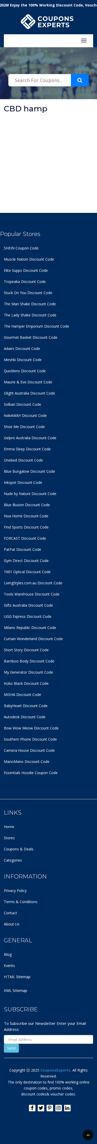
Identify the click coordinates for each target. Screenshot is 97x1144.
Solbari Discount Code (22, 404)
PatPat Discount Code (22, 549)
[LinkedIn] (67, 1108)
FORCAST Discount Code (25, 538)
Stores (9, 837)
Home (9, 826)
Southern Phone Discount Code (30, 739)
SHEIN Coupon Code (21, 248)
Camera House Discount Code (29, 750)
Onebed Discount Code (23, 460)
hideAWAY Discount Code (25, 415)
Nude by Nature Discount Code (30, 493)
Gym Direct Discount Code (26, 560)
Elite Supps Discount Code (26, 270)
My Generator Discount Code (28, 672)
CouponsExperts (55, 1070)
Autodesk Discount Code (25, 716)
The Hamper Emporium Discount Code (36, 326)
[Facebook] (32, 1108)
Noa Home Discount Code (26, 515)
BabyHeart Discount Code (26, 705)
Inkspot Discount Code (23, 482)
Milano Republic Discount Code (30, 627)
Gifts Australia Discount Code (28, 605)
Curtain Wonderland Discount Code (33, 638)
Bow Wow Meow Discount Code (31, 728)
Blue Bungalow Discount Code (29, 471)
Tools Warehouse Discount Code (31, 594)
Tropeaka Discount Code (25, 281)
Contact (10, 912)
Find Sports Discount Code (26, 527)
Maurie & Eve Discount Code (28, 382)
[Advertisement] (48, 164)
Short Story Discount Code (26, 649)
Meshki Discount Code (23, 359)
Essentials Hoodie (19, 772)
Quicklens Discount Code (25, 370)
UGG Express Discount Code (27, 616)
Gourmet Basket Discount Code (30, 337)
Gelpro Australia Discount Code (30, 437)
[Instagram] (58, 1108)
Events (9, 965)
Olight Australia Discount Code (29, 393)
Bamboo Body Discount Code (29, 661)
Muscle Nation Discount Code (29, 259)
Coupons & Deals (18, 849)
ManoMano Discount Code (26, 761)
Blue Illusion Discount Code (27, 504)
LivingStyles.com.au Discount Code (33, 582)
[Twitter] (41, 1108)
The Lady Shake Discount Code (30, 315)
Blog (8, 954)
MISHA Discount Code (22, 694)
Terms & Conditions (21, 901)
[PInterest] (50, 1108)
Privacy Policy (15, 890)
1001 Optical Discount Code (27, 571)
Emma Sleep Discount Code (27, 448)
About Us (11, 924)
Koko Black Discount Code (26, 683)
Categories (13, 860)
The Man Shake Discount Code (30, 303)
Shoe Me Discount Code (24, 426)
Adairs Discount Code (22, 348)
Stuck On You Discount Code (28, 292)
